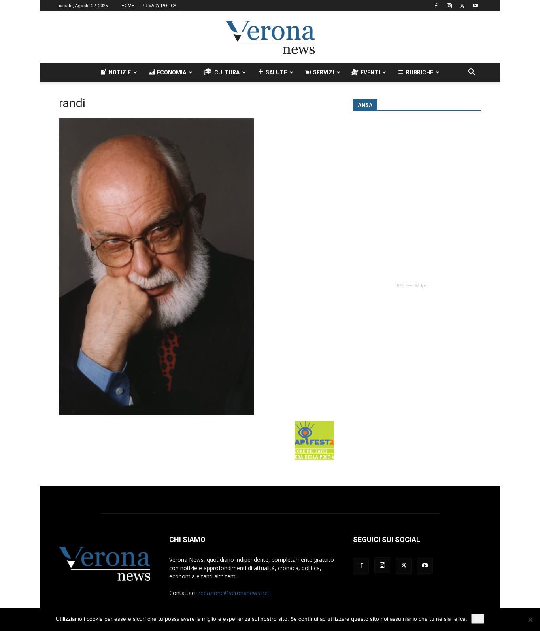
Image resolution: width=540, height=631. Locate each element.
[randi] (156, 412)
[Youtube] (475, 5)
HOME (127, 5)
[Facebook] (436, 5)
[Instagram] (449, 5)
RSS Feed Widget (412, 285)
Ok (477, 619)
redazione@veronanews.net (234, 593)
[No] (530, 619)
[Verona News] (270, 37)
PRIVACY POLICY (159, 5)
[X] (462, 5)
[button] (471, 73)
